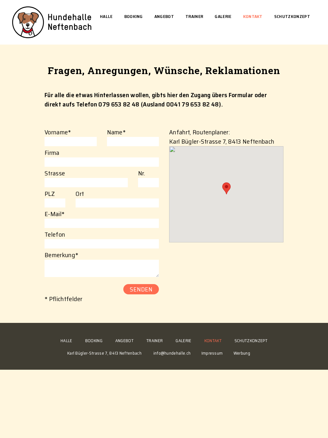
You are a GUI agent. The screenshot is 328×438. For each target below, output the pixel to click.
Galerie (223, 16)
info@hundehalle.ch (172, 353)
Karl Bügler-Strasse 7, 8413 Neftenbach (110, 353)
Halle (106, 16)
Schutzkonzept (292, 16)
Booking (133, 16)
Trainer (194, 16)
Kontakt (253, 16)
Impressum (212, 353)
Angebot (164, 16)
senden (141, 289)
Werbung (242, 353)
